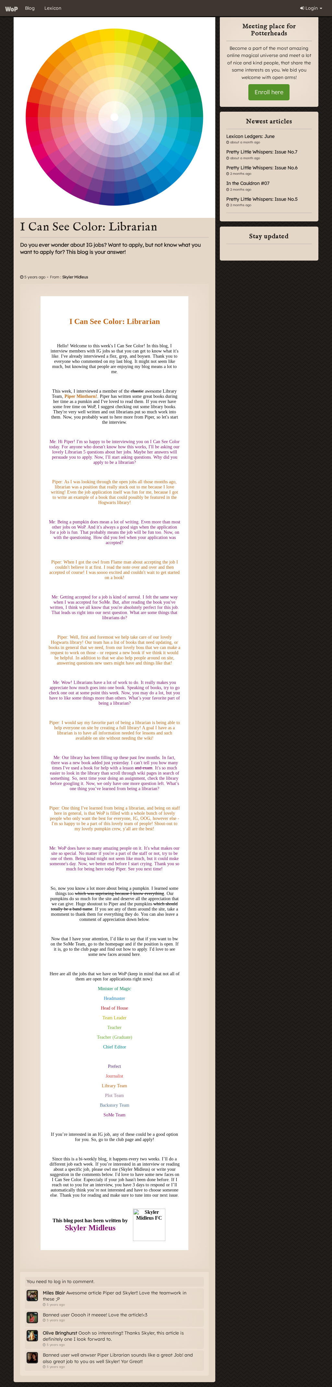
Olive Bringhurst (60, 1333)
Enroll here (269, 92)
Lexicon (52, 8)
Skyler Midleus (75, 276)
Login (311, 8)
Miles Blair (54, 1293)
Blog (30, 8)
